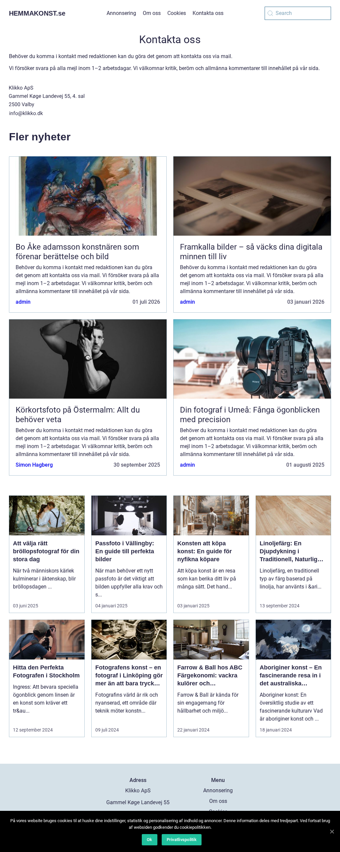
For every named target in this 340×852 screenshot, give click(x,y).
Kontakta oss (208, 13)
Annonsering (121, 13)
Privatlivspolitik (182, 839)
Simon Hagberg (34, 465)
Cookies (176, 13)
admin (23, 302)
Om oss (152, 13)
